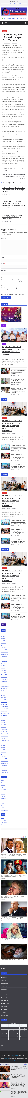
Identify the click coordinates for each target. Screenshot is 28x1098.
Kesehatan (3, 789)
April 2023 (3, 724)
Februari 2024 (4, 702)
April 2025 (3, 670)
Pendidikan (3, 798)
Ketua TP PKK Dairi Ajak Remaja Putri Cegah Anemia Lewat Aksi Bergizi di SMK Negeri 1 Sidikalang (18, 371)
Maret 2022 (3, 754)
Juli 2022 (3, 745)
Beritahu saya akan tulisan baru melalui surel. (13, 294)
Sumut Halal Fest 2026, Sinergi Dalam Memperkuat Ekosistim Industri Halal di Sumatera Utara (18, 447)
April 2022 (3, 752)
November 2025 (4, 654)
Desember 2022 (4, 733)
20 (13, 1036)
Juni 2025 (3, 665)
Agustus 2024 (4, 688)
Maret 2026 (3, 645)
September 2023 (5, 713)
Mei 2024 (3, 695)
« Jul (2, 1045)
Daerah (2, 782)
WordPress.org (4, 824)
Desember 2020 (4, 772)
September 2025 (5, 659)
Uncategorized (4, 810)
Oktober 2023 (4, 711)
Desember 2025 (4, 652)
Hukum (2, 787)
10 (2, 1033)
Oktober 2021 (4, 765)
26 (9, 1039)
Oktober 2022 (4, 738)
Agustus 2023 (4, 715)
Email (3, 264)
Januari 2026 (4, 649)
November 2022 (4, 736)
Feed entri (3, 820)
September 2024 (5, 686)
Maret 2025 (3, 672)
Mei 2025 (3, 668)
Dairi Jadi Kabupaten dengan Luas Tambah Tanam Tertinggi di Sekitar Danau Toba (18, 381)
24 (2, 1039)
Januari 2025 (4, 677)
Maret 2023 (3, 727)
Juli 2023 (3, 718)
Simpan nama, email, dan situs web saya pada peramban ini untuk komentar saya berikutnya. (13, 281)
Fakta (13, 356)
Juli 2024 (3, 690)
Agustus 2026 (4, 634)
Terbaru (3, 807)
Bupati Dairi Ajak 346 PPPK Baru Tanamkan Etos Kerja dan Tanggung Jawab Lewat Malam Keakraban (18, 390)
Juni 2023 (3, 720)
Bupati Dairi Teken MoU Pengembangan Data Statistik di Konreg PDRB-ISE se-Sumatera (13, 350)
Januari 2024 (4, 704)
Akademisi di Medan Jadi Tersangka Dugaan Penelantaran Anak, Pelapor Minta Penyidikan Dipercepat (17, 456)
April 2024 (3, 697)
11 (6, 1033)
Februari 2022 (4, 756)
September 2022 (5, 740)
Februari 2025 (4, 674)
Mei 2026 (3, 640)
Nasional (3, 794)
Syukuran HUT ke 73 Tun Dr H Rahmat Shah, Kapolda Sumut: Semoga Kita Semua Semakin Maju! (13, 203)
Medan (2, 791)
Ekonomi (3, 785)
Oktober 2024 (4, 684)
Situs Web (3, 270)
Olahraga (3, 796)
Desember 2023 (4, 706)
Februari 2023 (4, 729)
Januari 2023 (4, 731)
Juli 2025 (3, 663)
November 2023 (4, 708)
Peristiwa (4, 31)
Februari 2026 (4, 647)
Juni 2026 (3, 638)
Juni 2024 (3, 693)
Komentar (4, 238)
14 (17, 1033)
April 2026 (3, 643)
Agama (2, 780)
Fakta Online (14, 43)
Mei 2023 (3, 722)
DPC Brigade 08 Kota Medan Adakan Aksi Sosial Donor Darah (13, 170)
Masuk (2, 818)
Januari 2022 (4, 758)
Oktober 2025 (4, 656)
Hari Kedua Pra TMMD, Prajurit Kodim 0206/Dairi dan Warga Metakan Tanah (12, 217)
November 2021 (4, 763)
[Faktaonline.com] (2, 23)
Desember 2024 (4, 679)
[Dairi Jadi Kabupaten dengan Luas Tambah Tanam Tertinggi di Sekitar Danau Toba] (5, 382)
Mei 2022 (3, 749)
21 (17, 1036)
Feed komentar (4, 822)
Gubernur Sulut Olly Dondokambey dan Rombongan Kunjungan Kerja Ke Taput (13, 189)
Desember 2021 (4, 761)
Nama (3, 257)
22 (20, 1036)
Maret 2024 (3, 699)
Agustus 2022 (4, 743)
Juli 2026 (3, 636)
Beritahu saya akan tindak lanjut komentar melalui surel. (12, 289)
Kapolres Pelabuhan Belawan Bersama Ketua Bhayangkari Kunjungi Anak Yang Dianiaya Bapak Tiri (13, 176)
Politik (2, 803)
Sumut (4, 343)
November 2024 (4, 681)
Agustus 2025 (4, 661)
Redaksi (3, 968)
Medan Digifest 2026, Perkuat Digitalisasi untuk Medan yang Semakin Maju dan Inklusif (18, 466)
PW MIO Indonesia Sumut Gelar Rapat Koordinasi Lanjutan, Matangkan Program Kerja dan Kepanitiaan (12, 426)
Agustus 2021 (4, 770)
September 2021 (5, 768)
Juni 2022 (3, 747)
